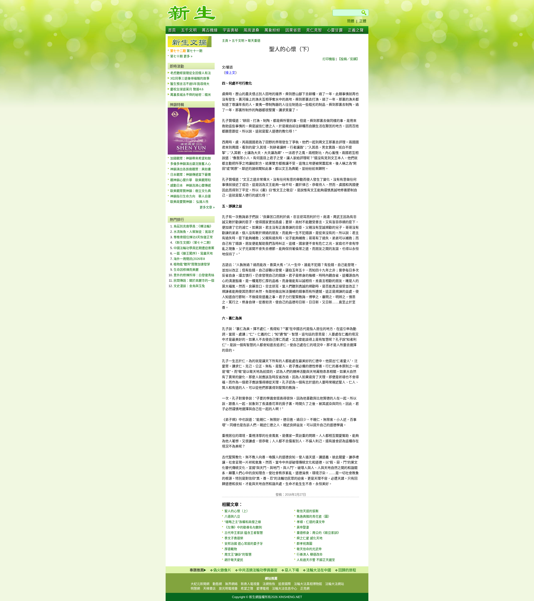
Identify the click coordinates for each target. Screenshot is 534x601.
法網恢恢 (269, 584)
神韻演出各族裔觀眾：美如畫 (190, 169)
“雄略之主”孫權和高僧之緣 (242, 522)
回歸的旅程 (347, 570)
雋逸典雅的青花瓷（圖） (314, 516)
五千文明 (189, 30)
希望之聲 (247, 588)
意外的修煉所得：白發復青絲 (194, 275)
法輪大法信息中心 (284, 588)
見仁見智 (314, 30)
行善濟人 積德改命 (309, 554)
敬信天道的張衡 (308, 511)
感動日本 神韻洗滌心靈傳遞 (190, 185)
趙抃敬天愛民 (233, 560)
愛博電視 (262, 588)
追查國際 (284, 584)
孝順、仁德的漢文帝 (311, 522)
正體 (362, 21)
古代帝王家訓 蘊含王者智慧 (243, 532)
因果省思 (293, 30)
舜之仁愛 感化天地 (309, 538)
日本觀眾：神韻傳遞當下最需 (190, 174)
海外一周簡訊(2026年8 (189, 259)
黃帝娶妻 (303, 527)
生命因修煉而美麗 (186, 269)
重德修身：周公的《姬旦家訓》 (318, 532)
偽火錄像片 (222, 570)
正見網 (305, 588)
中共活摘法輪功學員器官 (257, 570)
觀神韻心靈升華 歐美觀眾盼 (190, 180)
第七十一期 (194, 51)
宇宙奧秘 (231, 30)
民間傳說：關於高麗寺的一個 (194, 280)
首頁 (172, 30)
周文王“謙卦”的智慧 (238, 554)
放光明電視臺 (228, 588)
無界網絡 (231, 584)
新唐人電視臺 (250, 584)
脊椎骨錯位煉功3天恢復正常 (193, 237)
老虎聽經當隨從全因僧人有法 (190, 73)
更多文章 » (207, 207)
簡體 (350, 21)
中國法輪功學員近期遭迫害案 (194, 248)
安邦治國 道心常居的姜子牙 (243, 543)
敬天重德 (254, 40)
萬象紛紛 (272, 30)
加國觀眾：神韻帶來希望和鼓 (190, 158)
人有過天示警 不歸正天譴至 (316, 560)
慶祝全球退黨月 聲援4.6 (186, 89)
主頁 (225, 40)
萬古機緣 (210, 30)
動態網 (217, 584)
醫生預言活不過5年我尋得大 (189, 84)
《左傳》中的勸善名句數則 (243, 527)
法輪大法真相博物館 (308, 584)
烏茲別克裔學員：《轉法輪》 (193, 226)
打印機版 (328, 59)
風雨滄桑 (251, 30)
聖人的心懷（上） (236, 511)
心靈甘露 (335, 30)
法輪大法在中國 (318, 570)
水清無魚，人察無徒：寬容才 (194, 231)
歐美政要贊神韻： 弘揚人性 (189, 201)
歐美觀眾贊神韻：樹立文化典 (190, 191)
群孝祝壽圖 (304, 543)
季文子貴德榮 (233, 538)
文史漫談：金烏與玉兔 (189, 286)
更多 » (188, 56)
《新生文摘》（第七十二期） (193, 242)
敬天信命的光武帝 (309, 549)
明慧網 (195, 588)
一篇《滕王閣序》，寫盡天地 (193, 253)
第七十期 (177, 56)
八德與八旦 (232, 516)
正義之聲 (356, 30)
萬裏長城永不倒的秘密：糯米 (190, 94)
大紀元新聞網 (200, 584)
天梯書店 (209, 588)
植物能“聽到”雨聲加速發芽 (192, 264)
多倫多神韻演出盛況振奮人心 (190, 163)
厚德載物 (230, 549)
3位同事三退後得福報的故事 (189, 78)
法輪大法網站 (334, 584)
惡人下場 (292, 570)
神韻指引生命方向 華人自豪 (190, 196)
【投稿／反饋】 (348, 59)
